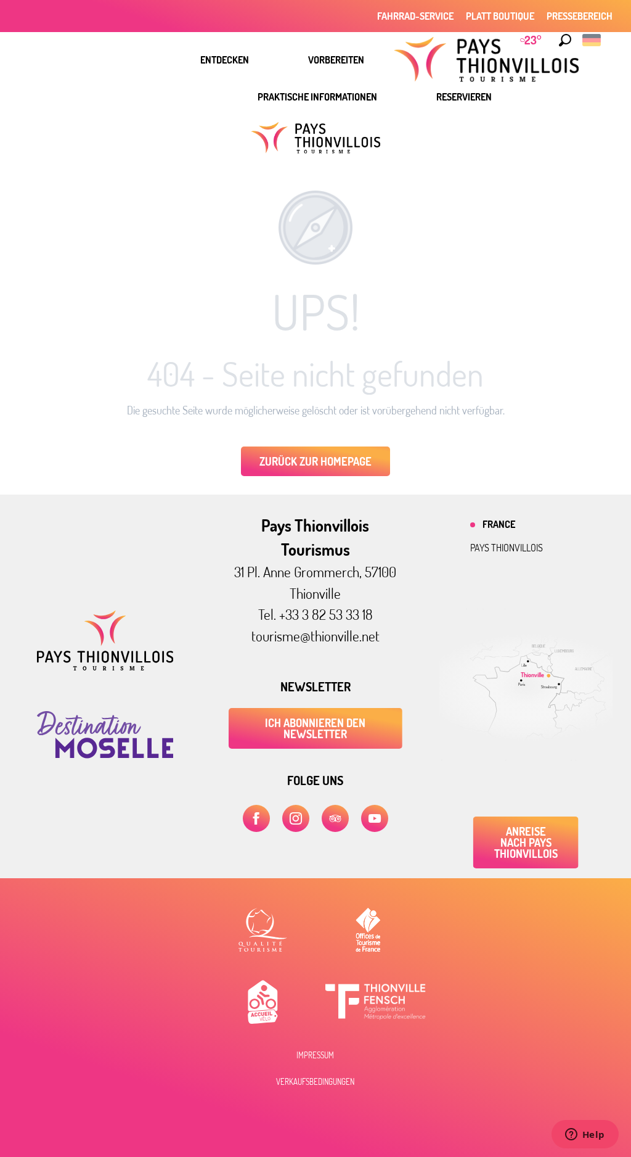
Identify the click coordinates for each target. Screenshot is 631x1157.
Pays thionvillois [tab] (506, 547)
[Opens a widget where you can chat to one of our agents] (585, 1135)
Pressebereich (580, 16)
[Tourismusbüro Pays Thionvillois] (105, 667)
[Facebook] (256, 818)
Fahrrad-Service (415, 16)
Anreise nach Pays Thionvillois (526, 842)
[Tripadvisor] (335, 818)
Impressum (315, 1055)
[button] (565, 40)
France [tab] (498, 524)
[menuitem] (225, 60)
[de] (592, 40)
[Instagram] (295, 818)
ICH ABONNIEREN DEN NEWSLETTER (315, 728)
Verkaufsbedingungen (315, 1082)
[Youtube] (374, 818)
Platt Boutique (500, 16)
